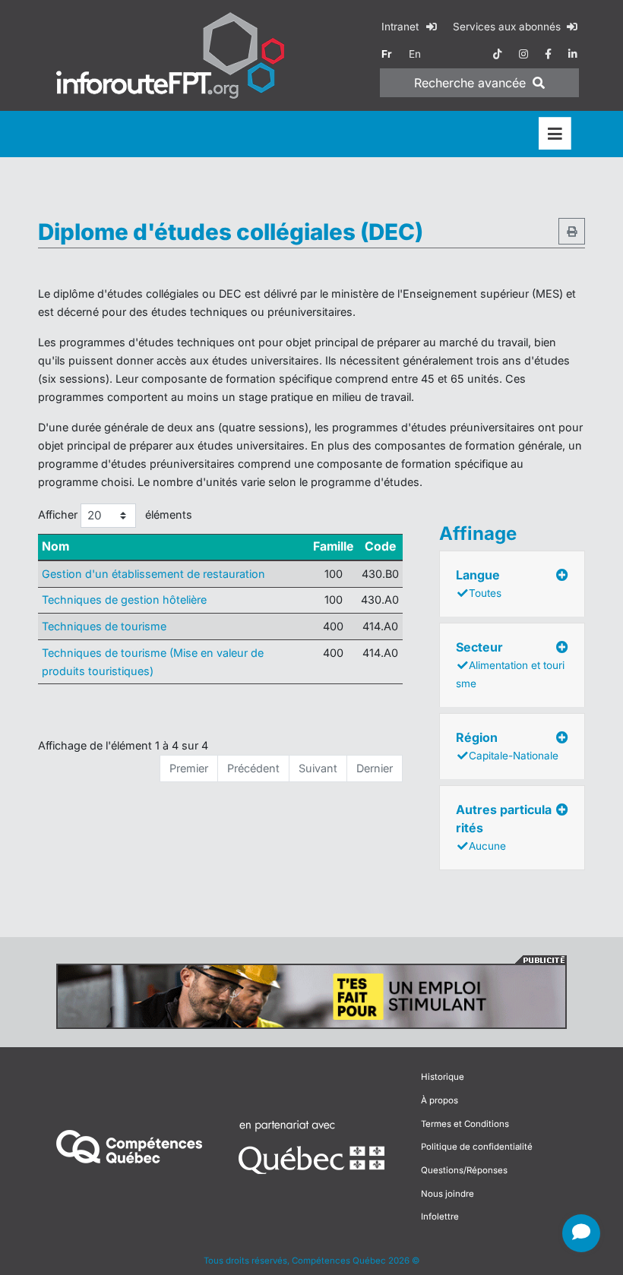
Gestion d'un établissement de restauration (153, 573)
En (415, 54)
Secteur (510, 664)
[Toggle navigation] (555, 134)
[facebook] (548, 54)
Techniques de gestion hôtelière (124, 599)
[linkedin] (572, 54)
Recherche (470, 82)
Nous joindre (447, 1193)
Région (507, 746)
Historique (442, 1076)
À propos (439, 1100)
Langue (478, 583)
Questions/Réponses (464, 1170)
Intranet (401, 27)
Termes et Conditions (465, 1124)
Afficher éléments (115, 514)
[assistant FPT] (581, 1233)
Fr (386, 54)
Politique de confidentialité (477, 1146)
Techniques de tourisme (104, 626)
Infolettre (440, 1216)
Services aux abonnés (508, 27)
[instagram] (523, 54)
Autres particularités (504, 827)
